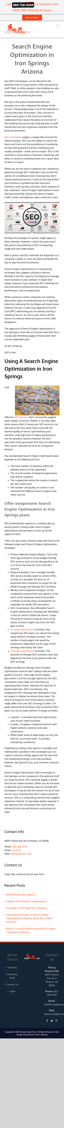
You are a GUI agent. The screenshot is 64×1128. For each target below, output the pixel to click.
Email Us (16, 850)
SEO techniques (13, 137)
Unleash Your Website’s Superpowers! (26, 901)
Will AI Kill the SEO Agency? (21, 894)
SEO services (21, 417)
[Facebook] (47, 1021)
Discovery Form (12, 976)
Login (12, 991)
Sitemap (44, 1035)
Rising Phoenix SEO (21, 853)
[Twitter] (52, 1021)
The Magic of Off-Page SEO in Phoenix (26, 908)
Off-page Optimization (22, 650)
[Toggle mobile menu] (58, 25)
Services (12, 967)
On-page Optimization (22, 629)
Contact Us (12, 984)
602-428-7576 (19, 846)
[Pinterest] (56, 1021)
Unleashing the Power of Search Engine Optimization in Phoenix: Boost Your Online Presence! (29, 918)
